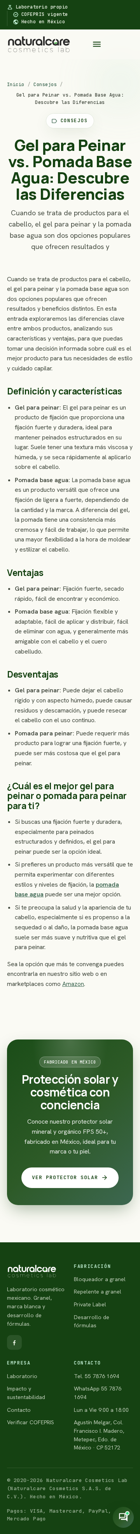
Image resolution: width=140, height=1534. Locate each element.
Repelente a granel (97, 1291)
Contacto (19, 1409)
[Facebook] (14, 1342)
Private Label (90, 1304)
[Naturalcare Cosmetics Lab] (36, 1271)
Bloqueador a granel (100, 1279)
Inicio (15, 84)
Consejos (45, 84)
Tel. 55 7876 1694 (96, 1376)
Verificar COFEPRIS (30, 1422)
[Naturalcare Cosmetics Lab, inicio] (39, 44)
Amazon (73, 984)
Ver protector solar (70, 1177)
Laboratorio (22, 1376)
